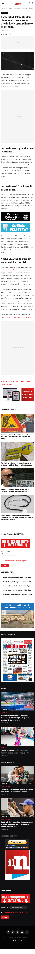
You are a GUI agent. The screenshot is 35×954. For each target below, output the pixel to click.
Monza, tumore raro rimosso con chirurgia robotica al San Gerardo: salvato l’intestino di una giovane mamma (17, 517)
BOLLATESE (4, 744)
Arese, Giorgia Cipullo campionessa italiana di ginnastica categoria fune (16, 751)
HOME (4, 938)
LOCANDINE (18, 938)
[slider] (15, 626)
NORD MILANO (5, 13)
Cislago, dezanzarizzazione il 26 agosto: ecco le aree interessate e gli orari (18, 595)
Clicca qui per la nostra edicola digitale (19, 317)
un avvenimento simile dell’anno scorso (15, 270)
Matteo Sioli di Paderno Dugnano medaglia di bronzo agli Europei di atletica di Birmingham (15, 718)
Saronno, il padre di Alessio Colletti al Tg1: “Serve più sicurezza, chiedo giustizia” (16, 490)
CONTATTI (14, 940)
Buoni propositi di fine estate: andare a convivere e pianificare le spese (17, 790)
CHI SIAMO (11, 938)
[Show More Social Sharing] (10, 34)
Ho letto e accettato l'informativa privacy (15, 912)
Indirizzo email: (5, 908)
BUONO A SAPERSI (5, 783)
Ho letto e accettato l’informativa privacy (15, 561)
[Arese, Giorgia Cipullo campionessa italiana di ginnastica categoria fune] (17, 736)
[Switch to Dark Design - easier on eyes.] (29, 3)
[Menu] (3, 3)
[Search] (32, 3)
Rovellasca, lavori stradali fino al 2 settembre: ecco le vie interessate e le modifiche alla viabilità (17, 436)
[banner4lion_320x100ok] (15, 216)
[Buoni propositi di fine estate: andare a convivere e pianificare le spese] (17, 775)
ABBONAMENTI (26, 938)
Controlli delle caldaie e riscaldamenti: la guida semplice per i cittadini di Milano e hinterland (17, 824)
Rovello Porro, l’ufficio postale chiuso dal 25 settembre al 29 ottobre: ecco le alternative (16, 464)
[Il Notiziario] (18, 3)
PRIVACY (21, 940)
